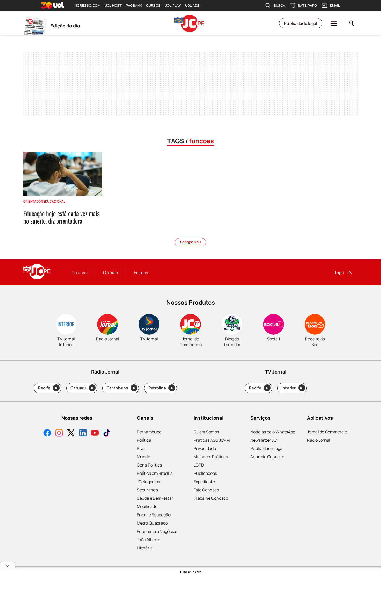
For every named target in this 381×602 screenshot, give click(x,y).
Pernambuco (149, 432)
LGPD (199, 465)
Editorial (141, 272)
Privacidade (205, 448)
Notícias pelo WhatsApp (272, 432)
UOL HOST (113, 6)
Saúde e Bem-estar (155, 498)
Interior (292, 388)
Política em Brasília (155, 473)
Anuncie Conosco (267, 457)
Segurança (147, 490)
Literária (145, 548)
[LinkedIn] (83, 433)
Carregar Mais (190, 242)
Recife (48, 388)
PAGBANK (134, 6)
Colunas (79, 272)
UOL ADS (192, 6)
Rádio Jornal (318, 440)
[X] (71, 433)
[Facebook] (47, 433)
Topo (339, 272)
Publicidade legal (300, 23)
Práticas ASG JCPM (212, 440)
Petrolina (160, 388)
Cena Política (149, 465)
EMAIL (335, 6)
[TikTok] (107, 433)
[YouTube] (95, 433)
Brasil (142, 448)
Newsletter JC (263, 440)
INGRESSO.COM (87, 6)
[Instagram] (59, 433)
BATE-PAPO (307, 6)
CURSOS (153, 6)
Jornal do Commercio (327, 432)
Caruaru (82, 388)
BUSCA (279, 6)
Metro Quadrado (152, 523)
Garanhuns (121, 388)
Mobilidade (147, 506)
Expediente (204, 481)
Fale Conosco (206, 490)
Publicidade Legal (267, 448)
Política (144, 440)
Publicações (205, 473)
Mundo (143, 457)
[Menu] (334, 23)
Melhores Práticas (211, 457)
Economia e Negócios (157, 531)
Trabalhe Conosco (211, 498)
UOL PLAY (173, 6)
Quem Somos (206, 432)
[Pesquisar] (351, 23)
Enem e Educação (154, 515)
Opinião (110, 272)
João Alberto (148, 539)
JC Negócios (148, 481)
